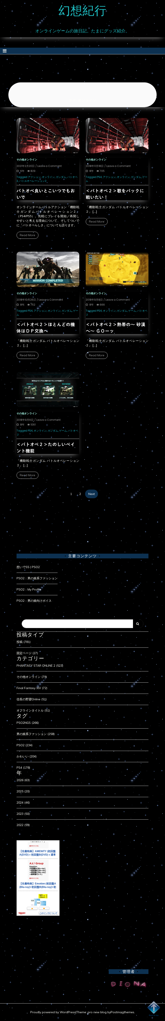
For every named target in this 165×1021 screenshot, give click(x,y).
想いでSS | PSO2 (28, 567)
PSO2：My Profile (29, 589)
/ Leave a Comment (48, 166)
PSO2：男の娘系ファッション (37, 578)
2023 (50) (23, 814)
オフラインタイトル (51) (33, 710)
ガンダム (61, 177)
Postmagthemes (122, 1012)
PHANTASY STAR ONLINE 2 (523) (40, 666)
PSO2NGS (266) (28, 723)
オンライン (48, 177)
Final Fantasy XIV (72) (32, 688)
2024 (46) (23, 802)
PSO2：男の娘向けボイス (34, 601)
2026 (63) (23, 780)
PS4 (99, 177)
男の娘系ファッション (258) (36, 734)
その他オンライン (27, 159)
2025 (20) (23, 791)
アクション (34, 177)
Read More (27, 235)
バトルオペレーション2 (32, 181)
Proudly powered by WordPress (53, 1012)
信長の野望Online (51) (32, 699)
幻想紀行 (82, 10)
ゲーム (132, 311)
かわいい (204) (27, 756)
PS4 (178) (23, 768)
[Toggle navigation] (4, 51)
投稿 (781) (24, 642)
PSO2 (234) (24, 745)
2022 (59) (23, 825)
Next (91, 494)
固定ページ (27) (27, 653)
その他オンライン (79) (32, 677)
